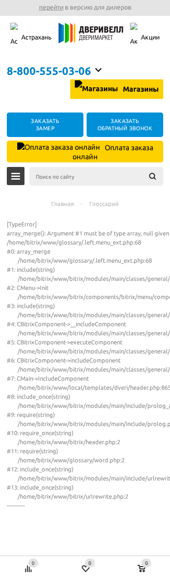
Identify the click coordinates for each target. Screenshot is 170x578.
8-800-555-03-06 (49, 71)
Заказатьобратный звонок (124, 124)
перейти (51, 7)
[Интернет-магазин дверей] (90, 38)
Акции (150, 37)
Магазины (140, 89)
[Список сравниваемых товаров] (28, 563)
